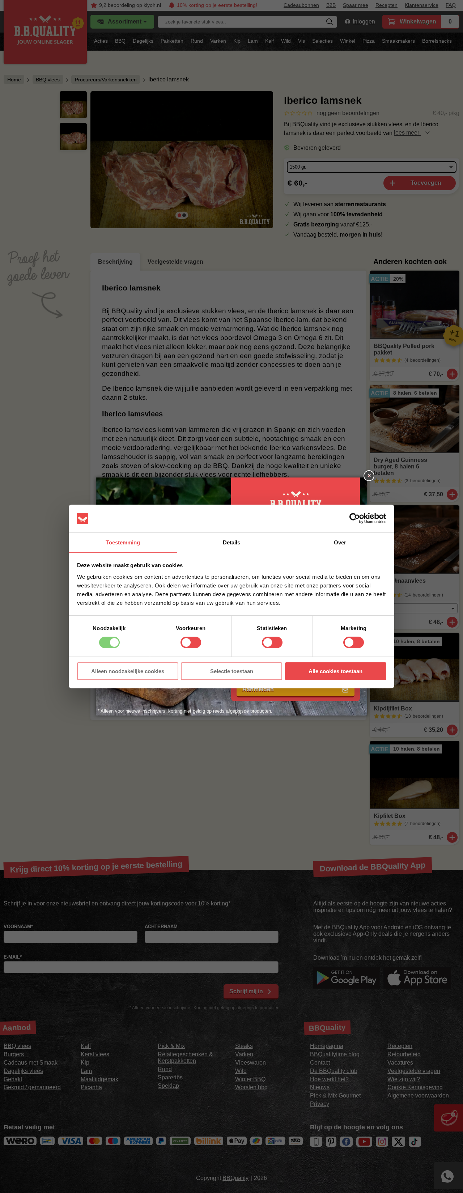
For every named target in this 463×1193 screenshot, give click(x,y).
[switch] (190, 642)
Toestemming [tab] (123, 542)
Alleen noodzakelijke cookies (127, 671)
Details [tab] (232, 542)
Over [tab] (340, 542)
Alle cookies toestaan (335, 671)
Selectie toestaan (231, 671)
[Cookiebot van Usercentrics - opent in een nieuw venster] (354, 518)
